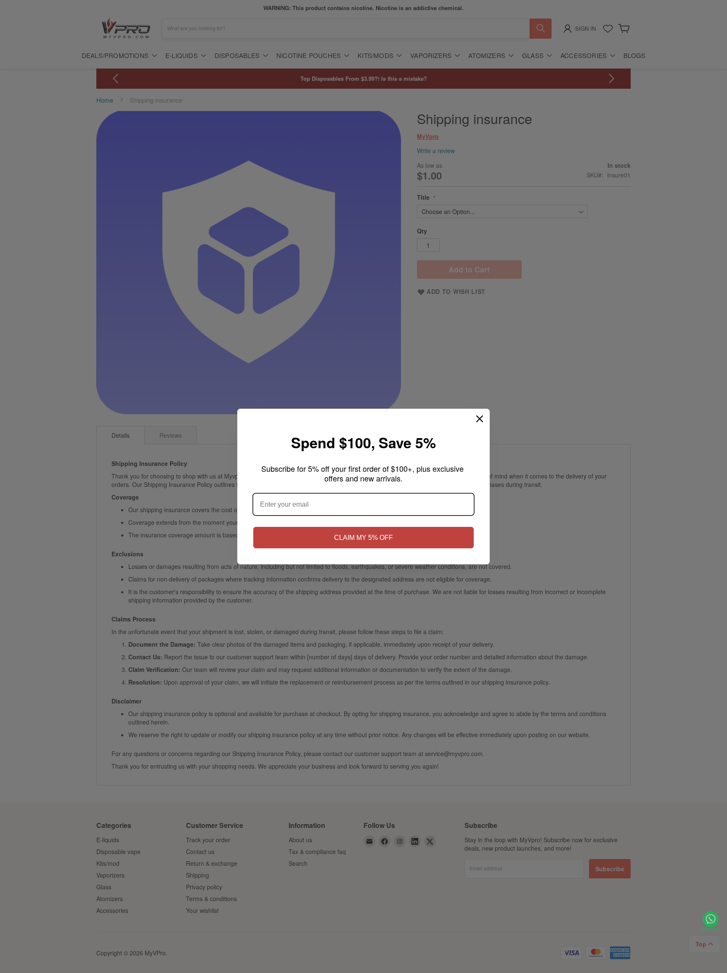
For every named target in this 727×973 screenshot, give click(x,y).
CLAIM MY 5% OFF (363, 537)
